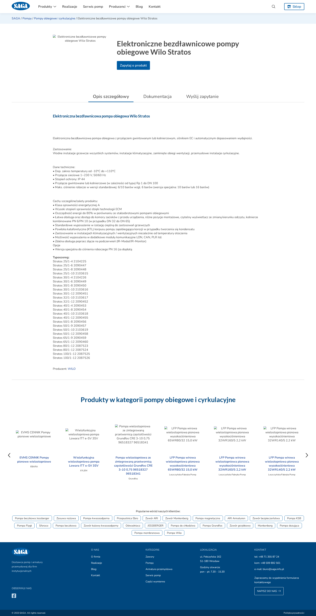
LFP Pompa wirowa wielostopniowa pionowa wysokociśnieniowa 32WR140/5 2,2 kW (282, 464)
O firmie (95, 556)
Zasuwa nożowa (66, 518)
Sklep (297, 6)
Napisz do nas (267, 591)
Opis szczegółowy (111, 96)
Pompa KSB (294, 518)
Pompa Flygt (24, 525)
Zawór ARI (151, 518)
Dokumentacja (157, 96)
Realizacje (69, 6)
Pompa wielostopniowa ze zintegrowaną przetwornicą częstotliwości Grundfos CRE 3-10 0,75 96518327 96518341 (133, 466)
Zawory (150, 556)
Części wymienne (155, 581)
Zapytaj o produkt (133, 65)
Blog (139, 6)
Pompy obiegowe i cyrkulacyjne (54, 18)
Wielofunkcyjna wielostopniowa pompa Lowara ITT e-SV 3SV (83, 462)
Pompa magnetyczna (207, 518)
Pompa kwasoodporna (96, 518)
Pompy (27, 18)
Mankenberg (265, 525)
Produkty (45, 6)
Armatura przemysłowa (159, 569)
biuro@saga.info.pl (273, 569)
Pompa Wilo (174, 533)
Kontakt (155, 6)
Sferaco (43, 525)
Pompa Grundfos (212, 525)
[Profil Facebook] (14, 595)
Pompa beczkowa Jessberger (32, 518)
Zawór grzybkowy (240, 525)
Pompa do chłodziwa (183, 525)
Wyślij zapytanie (202, 96)
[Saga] (21, 6)
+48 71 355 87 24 (269, 556)
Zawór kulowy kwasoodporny (101, 525)
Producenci (117, 6)
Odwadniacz (133, 525)
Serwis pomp (93, 6)
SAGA (16, 18)
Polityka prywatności (294, 612)
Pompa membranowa (147, 533)
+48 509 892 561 (270, 563)
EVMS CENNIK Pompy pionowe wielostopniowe (34, 460)
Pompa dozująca (289, 525)
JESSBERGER (155, 525)
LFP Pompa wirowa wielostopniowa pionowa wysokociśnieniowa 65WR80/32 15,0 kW (183, 464)
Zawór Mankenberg (176, 518)
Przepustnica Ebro (127, 518)
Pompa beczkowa (66, 525)
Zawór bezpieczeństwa (266, 518)
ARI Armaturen (236, 518)
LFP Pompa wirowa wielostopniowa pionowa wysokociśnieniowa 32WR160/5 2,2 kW (232, 464)
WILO (72, 369)
